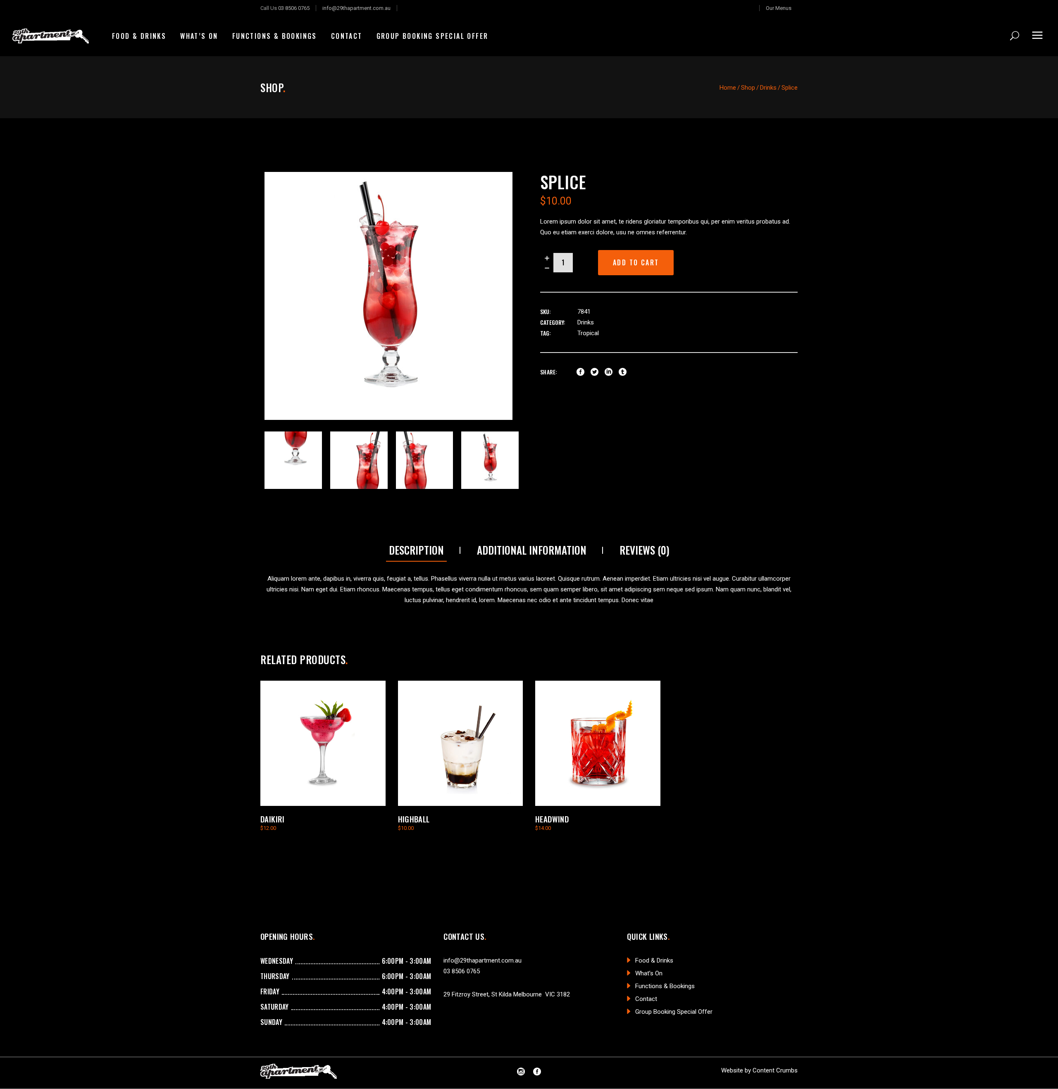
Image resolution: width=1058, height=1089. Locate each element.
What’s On (648, 973)
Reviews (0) (645, 550)
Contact (646, 999)
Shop (748, 87)
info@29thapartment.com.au (356, 8)
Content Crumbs (775, 1070)
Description (416, 550)
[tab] (416, 550)
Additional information (531, 550)
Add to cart (636, 262)
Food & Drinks (654, 960)
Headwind (552, 818)
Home (728, 87)
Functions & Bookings (665, 986)
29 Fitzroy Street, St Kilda (477, 994)
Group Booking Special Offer (673, 1011)
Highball (414, 818)
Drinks (768, 87)
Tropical (588, 333)
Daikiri (272, 818)
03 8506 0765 (294, 8)
